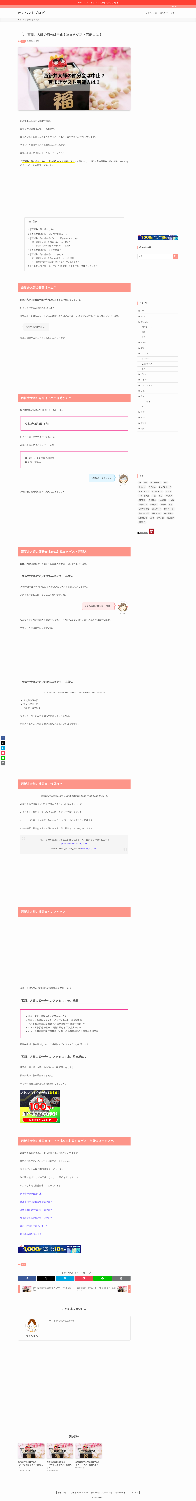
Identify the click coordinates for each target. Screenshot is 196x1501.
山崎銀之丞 (143, 505)
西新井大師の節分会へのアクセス (47, 254)
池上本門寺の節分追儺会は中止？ (36, 1202)
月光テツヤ (156, 509)
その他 (143, 342)
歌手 (143, 369)
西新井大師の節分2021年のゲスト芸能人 (53, 242)
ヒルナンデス (147, 364)
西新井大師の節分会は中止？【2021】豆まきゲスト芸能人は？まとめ (64, 266)
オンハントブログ (31, 12)
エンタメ (144, 354)
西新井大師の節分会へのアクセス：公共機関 (55, 258)
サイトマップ (63, 1493)
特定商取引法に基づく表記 (101, 1493)
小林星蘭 (162, 500)
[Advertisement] (74, 190)
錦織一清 (160, 518)
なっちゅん (32, 1335)
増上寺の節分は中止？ (30, 1234)
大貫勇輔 (152, 500)
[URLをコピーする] (121, 1278)
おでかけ (144, 322)
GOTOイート (147, 327)
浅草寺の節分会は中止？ (32, 1194)
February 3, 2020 (89, 848)
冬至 (160, 496)
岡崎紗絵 (153, 505)
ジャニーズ (146, 359)
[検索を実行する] (175, 256)
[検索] (176, 6)
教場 (170, 505)
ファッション (146, 385)
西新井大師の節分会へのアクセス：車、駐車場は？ (57, 262)
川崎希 (163, 505)
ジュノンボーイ (165, 487)
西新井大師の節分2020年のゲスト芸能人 (53, 246)
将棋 (143, 412)
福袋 (143, 428)
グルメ (143, 374)
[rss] (173, 6)
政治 (143, 417)
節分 (23, 41)
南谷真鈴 (168, 496)
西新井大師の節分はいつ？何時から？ (49, 234)
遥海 (152, 518)
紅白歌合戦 (143, 518)
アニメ (143, 348)
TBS (165, 483)
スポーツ (144, 380)
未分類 (143, 423)
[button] (27, 1278)
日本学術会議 (144, 509)
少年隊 (171, 500)
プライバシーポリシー (79, 1493)
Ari (140, 483)
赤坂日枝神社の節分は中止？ (34, 1226)
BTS (145, 483)
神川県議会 (168, 513)
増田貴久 (142, 500)
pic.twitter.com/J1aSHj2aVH (74, 844)
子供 (143, 391)
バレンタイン (147, 402)
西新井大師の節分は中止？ (44, 229)
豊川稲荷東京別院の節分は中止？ (36, 1218)
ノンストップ (144, 491)
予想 (154, 496)
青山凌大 (170, 518)
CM (142, 311)
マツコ (168, 491)
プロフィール (133, 1493)
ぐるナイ (142, 487)
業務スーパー (169, 509)
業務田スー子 (144, 513)
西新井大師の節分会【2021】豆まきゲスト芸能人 (55, 238)
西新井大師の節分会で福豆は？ (46, 250)
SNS (143, 316)
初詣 (143, 332)
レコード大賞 (144, 496)
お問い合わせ (120, 1493)
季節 (143, 396)
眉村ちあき (156, 513)
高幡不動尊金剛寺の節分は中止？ (36, 1210)
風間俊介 (142, 522)
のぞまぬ (152, 487)
